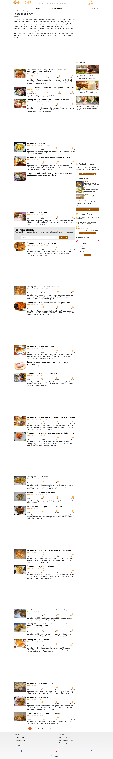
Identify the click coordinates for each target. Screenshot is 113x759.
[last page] (59, 728)
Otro (95, 8)
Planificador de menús (87, 174)
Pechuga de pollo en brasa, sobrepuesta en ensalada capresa (50, 433)
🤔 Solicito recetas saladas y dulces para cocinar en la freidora (86, 222)
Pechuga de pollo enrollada (37, 697)
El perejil (81, 246)
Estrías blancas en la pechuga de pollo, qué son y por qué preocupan (49, 363)
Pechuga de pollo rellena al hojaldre (40, 346)
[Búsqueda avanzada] (92, 4)
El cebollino (82, 248)
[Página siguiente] (54, 728)
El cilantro (82, 251)
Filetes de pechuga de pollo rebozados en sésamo (46, 507)
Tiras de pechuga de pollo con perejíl (41, 493)
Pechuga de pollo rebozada (37, 477)
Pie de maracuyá (89, 196)
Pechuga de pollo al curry (36, 143)
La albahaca (82, 243)
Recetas (38, 8)
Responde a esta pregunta (82, 220)
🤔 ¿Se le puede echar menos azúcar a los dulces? (87, 218)
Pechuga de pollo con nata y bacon (40, 566)
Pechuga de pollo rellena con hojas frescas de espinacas (49, 157)
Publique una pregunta (88, 233)
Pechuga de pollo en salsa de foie (40, 683)
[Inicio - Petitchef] (14, 11)
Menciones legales (64, 743)
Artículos (57, 8)
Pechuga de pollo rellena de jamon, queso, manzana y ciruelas (51, 417)
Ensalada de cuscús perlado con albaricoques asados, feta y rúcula (91, 184)
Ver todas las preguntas (92, 230)
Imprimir (95, 201)
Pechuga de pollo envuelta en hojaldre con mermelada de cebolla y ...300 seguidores (49, 625)
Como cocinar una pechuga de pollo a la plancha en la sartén (50, 88)
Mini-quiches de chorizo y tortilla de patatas (91, 190)
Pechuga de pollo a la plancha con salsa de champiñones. (49, 550)
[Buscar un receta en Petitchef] (89, 4)
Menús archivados (84, 201)
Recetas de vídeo (20, 737)
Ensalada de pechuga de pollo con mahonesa (44, 713)
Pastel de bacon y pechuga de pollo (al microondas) (47, 610)
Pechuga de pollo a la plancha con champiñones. (46, 287)
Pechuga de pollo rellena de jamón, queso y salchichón (48, 100)
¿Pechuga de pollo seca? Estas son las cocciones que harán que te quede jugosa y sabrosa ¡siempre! (50, 174)
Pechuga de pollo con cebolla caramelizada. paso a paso (49, 303)
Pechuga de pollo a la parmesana (39, 640)
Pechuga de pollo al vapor (37, 212)
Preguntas (77, 8)
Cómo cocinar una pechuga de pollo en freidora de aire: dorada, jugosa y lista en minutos (48, 71)
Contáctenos (62, 734)
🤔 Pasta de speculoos (82, 227)
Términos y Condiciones (66, 740)
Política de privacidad (65, 737)
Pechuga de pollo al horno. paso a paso (42, 374)
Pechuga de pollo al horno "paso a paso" (42, 243)
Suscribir (63, 237)
